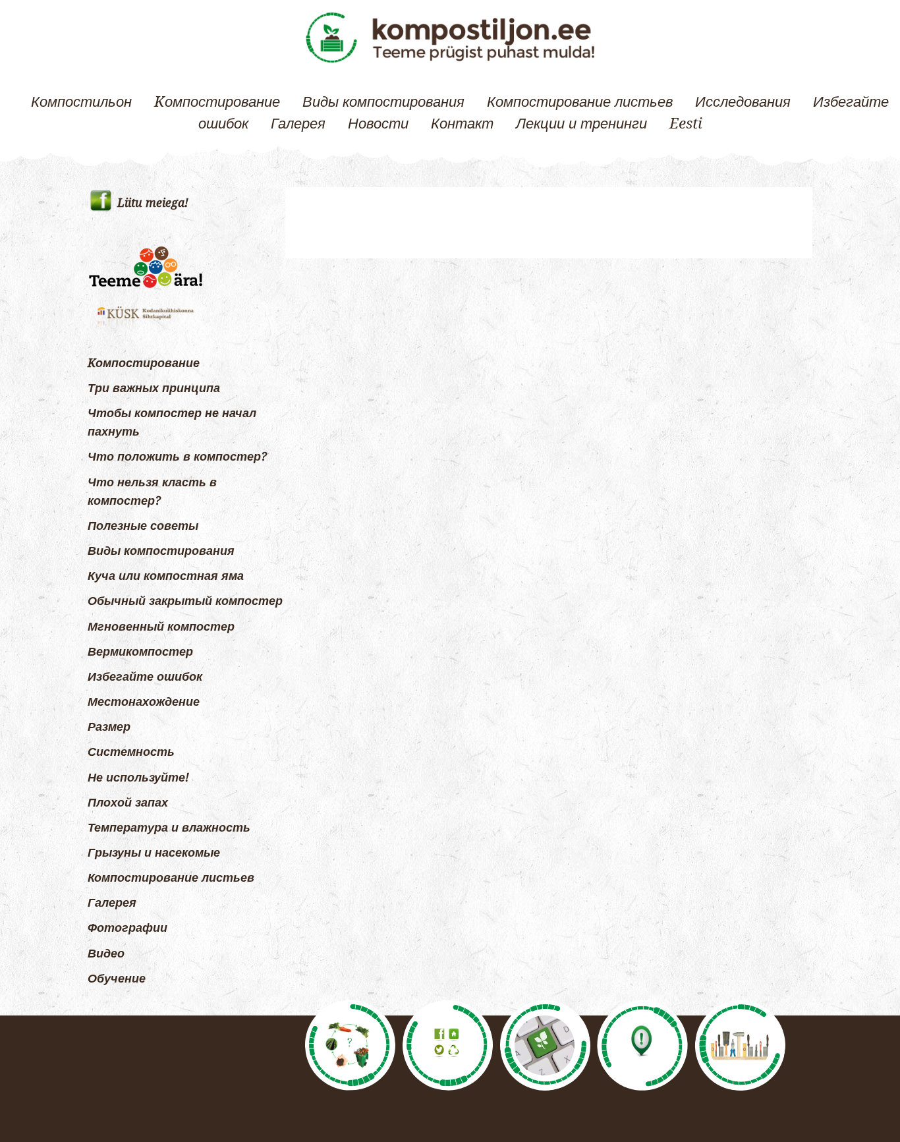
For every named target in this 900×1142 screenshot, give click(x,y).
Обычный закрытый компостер (185, 601)
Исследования (743, 101)
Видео (106, 953)
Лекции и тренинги (581, 123)
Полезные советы (143, 525)
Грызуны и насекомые (154, 852)
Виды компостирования (383, 101)
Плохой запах (128, 802)
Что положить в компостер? (177, 456)
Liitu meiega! (152, 203)
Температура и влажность (169, 827)
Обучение (117, 978)
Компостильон (81, 101)
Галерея (298, 123)
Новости (378, 123)
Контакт (462, 123)
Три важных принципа (154, 388)
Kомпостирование (217, 101)
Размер (109, 726)
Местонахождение (144, 701)
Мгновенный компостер (161, 626)
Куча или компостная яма (166, 576)
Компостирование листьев (580, 101)
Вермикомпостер (140, 651)
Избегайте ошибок (145, 676)
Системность (131, 751)
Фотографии (127, 927)
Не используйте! (138, 777)
